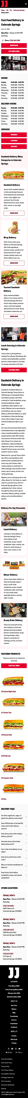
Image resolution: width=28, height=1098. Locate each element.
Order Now (14, 45)
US (7, 10)
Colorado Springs (19, 10)
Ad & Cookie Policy (6, 1062)
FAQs (14, 1013)
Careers (14, 1020)
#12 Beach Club (6, 735)
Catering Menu (14, 370)
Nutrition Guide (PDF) (14, 997)
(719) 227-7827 (8, 954)
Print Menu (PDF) (14, 986)
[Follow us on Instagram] (16, 1049)
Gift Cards (14, 1039)
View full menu (14, 666)
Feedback (14, 1027)
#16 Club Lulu (6, 756)
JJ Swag (14, 1043)
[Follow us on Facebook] (12, 1049)
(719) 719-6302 (8, 906)
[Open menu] (26, 4)
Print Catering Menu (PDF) (14, 989)
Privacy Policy (5, 1066)
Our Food (14, 1005)
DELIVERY (14, 146)
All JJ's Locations (6, 1081)
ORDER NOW (14, 316)
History (14, 1009)
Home (3, 10)
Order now (14, 213)
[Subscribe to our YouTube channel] (19, 1049)
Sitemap (3, 1088)
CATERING (14, 140)
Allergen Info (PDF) (14, 993)
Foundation (14, 1023)
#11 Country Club (7, 778)
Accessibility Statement (8, 1074)
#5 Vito (3, 799)
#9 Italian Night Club (8, 691)
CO (11, 10)
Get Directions (14, 51)
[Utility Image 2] (19, 1052)
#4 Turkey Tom (6, 712)
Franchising (14, 1016)
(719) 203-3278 (8, 930)
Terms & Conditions (6, 1059)
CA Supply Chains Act (7, 1077)
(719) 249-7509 (14, 40)
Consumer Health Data (7, 1085)
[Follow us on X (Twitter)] (9, 1049)
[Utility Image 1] (9, 1052)
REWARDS (14, 135)
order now (14, 263)
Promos (13, 1036)
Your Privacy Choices (7, 1070)
